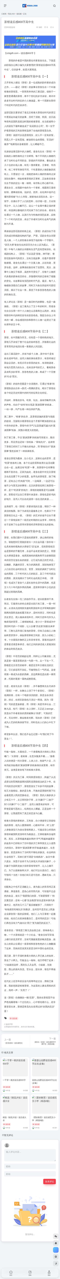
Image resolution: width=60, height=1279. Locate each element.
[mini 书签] (56, 1257)
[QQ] (56, 1243)
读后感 (18, 13)
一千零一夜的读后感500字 (14, 1080)
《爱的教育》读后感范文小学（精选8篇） (44, 1119)
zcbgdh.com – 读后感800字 (19, 53)
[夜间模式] (56, 1263)
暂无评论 (8, 1135)
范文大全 (11, 13)
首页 (4, 13)
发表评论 (49, 1181)
